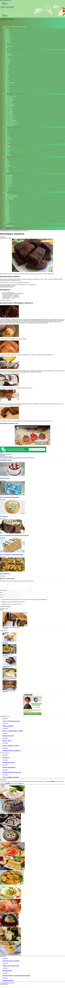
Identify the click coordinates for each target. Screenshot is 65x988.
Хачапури (7, 211)
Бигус (6, 56)
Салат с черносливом (10, 117)
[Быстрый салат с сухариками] (9, 926)
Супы (4, 27)
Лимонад (7, 138)
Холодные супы (9, 46)
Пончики (7, 218)
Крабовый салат (9, 100)
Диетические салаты (10, 105)
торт (19, 783)
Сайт (1, 597)
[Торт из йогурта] (12, 475)
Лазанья (7, 76)
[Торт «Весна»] (12, 513)
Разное (5, 224)
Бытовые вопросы (9, 226)
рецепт (4, 783)
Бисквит (7, 205)
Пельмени (7, 88)
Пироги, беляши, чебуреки (11, 195)
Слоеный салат (8, 125)
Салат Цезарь (8, 119)
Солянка (7, 41)
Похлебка (7, 38)
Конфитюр (7, 146)
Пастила (7, 168)
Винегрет (7, 95)
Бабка (6, 52)
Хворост (7, 202)
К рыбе (6, 189)
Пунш (6, 128)
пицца (59, 781)
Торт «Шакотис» (5, 573)
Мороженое (8, 165)
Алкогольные (8, 143)
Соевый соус (8, 177)
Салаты (5, 93)
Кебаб (6, 74)
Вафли (6, 193)
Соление (7, 151)
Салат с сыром (8, 116)
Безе (6, 157)
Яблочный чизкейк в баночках (10, 678)
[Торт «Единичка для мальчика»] (12, 494)
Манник (7, 216)
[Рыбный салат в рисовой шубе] (10, 827)
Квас (6, 131)
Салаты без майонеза (10, 120)
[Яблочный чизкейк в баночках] (10, 677)
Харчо (6, 44)
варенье (3, 781)
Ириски (7, 161)
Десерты (5, 156)
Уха (6, 43)
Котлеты (7, 75)
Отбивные (7, 84)
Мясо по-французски (10, 82)
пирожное (2, 454)
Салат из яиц (8, 107)
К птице (7, 188)
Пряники (7, 209)
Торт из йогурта (5, 478)
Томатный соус (8, 180)
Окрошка (7, 36)
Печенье (7, 201)
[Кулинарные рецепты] (7, 12)
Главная (2, 230)
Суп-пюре (7, 42)
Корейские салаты (9, 99)
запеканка (13, 781)
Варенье (7, 145)
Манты (6, 81)
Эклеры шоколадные (8, 666)
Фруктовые (7, 137)
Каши (6, 73)
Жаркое (7, 68)
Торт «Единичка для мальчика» (9, 497)
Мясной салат (8, 101)
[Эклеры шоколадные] (10, 665)
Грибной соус (8, 186)
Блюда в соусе (8, 184)
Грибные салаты (9, 98)
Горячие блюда (7, 49)
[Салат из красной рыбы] (10, 912)
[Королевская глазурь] (12, 813)
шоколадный (8, 454)
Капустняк (7, 32)
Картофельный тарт (7, 654)
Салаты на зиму (9, 122)
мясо (43, 781)
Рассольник (8, 39)
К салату (7, 190)
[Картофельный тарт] (10, 653)
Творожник (7, 219)
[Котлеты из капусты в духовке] (11, 884)
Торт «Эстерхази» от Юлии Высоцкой (11, 554)
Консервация (8, 155)
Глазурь (7, 220)
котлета (25, 781)
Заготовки (5, 144)
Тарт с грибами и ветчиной (9, 690)
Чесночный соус (9, 182)
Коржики (7, 194)
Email (1, 594)
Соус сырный (8, 178)
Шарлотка (7, 214)
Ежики (6, 67)
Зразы (6, 71)
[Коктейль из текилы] (10, 940)
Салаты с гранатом (9, 124)
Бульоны (7, 31)
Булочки (7, 204)
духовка (9, 781)
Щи (6, 48)
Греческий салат (9, 97)
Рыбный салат (8, 103)
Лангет (6, 78)
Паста (6, 86)
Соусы (4, 173)
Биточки (7, 57)
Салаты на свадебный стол (11, 123)
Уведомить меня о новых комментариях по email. (13, 601)
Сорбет (7, 170)
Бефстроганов (8, 54)
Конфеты (7, 162)
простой (1, 783)
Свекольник (8, 40)
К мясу (6, 187)
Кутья (6, 163)
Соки (6, 140)
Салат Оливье (8, 114)
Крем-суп (7, 33)
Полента (7, 91)
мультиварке (39, 781)
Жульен (7, 70)
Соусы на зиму (8, 179)
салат (7, 783)
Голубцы (7, 64)
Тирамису (7, 171)
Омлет (6, 83)
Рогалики (7, 203)
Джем (6, 153)
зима (16, 781)
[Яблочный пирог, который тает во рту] (12, 869)
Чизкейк (7, 212)
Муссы (6, 166)
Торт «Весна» (4, 516)
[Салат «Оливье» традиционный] (12, 798)
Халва (6, 172)
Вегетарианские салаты (10, 96)
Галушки (7, 63)
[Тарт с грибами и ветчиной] (10, 689)
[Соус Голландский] (10, 955)
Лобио (6, 79)
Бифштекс (7, 58)
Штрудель (7, 213)
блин (0, 781)
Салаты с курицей (9, 104)
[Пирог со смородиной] (10, 841)
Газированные (8, 139)
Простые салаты (9, 112)
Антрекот (7, 51)
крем (28, 781)
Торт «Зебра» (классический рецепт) (11, 627)
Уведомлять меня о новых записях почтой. (12, 604)
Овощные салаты (9, 108)
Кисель (6, 135)
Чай (6, 129)
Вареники (7, 62)
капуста (19, 781)
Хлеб (6, 200)
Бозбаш (7, 28)
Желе (6, 159)
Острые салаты (8, 109)
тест (17, 783)
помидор (62, 781)
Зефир (6, 160)
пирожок (56, 781)
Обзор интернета (9, 225)
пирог (53, 781)
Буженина (7, 60)
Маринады (7, 181)
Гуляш (6, 65)
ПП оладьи (5, 642)
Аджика (7, 152)
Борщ (6, 30)
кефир (22, 781)
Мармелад (7, 164)
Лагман (7, 34)
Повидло (7, 147)
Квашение (7, 154)
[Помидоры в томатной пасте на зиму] (12, 855)
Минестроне (8, 35)
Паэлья (7, 87)
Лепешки (7, 208)
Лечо (6, 148)
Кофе (6, 130)
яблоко (22, 783)
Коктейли (7, 141)
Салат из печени (9, 113)
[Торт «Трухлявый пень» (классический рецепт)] (12, 533)
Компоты (7, 136)
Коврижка (7, 221)
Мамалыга (7, 80)
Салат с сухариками (10, 115)
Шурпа (6, 47)
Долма (6, 66)
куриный (31, 781)
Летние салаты (8, 106)
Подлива (7, 90)
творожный (15, 783)
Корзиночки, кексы (9, 198)
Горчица (7, 185)
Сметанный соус (9, 176)
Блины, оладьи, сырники (11, 196)
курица (34, 781)
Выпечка (5, 192)
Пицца (6, 210)
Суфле (6, 222)
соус (11, 783)
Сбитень (7, 133)
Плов (6, 89)
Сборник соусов (9, 174)
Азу (6, 50)
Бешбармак (8, 55)
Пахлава (7, 206)
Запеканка (7, 217)
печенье (48, 781)
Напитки (5, 127)
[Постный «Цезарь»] (10, 898)
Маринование (8, 149)
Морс (6, 132)
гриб (6, 781)
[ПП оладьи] (10, 641)
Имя (1, 592)
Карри (6, 72)
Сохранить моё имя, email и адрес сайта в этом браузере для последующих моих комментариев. (24, 599)
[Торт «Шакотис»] (12, 571)
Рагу (6, 92)
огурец (45, 781)
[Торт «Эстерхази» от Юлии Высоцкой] (12, 552)
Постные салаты (9, 111)
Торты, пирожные (9, 197)
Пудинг (6, 169)
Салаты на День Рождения (11, 121)
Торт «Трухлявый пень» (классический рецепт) (14, 535)
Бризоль (7, 59)
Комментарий (3, 590)
